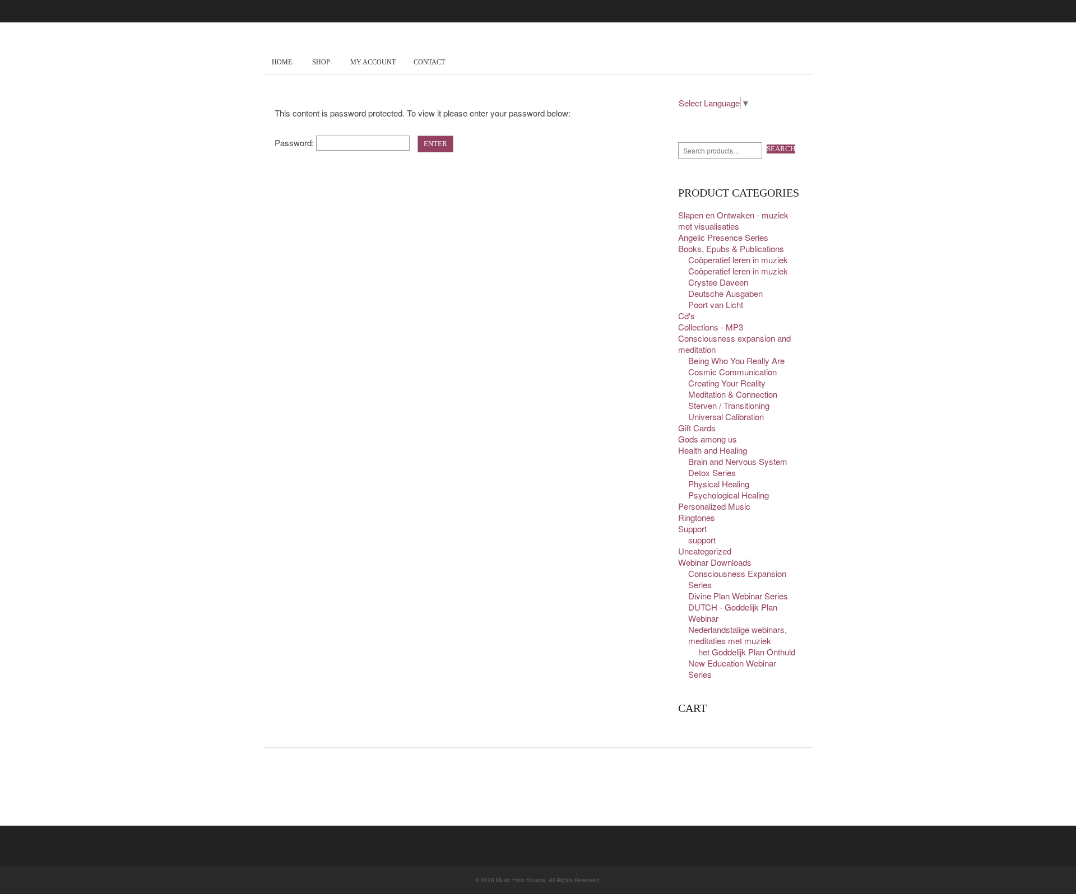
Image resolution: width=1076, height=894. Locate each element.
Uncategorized (704, 551)
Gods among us (707, 439)
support (702, 540)
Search (781, 149)
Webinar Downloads (715, 562)
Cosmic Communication (732, 372)
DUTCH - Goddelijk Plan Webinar (732, 612)
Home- (283, 62)
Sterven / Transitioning (728, 405)
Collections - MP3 (710, 327)
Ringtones (696, 517)
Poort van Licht (715, 304)
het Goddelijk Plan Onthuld (746, 652)
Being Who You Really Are (736, 360)
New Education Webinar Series (732, 668)
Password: (295, 142)
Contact (429, 62)
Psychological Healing (728, 495)
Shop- (322, 62)
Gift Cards (697, 428)
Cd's (686, 316)
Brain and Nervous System (737, 461)
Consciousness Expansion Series (737, 578)
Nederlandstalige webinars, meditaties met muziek (737, 634)
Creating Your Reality (727, 383)
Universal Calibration (726, 416)
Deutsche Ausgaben (725, 293)
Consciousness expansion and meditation (734, 343)
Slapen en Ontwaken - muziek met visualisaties (733, 220)
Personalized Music (714, 506)
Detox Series (712, 472)
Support (692, 528)
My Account (373, 62)
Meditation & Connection (732, 394)
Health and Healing (712, 450)
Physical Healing (718, 484)
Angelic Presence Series (723, 237)
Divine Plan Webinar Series (738, 596)
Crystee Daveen (718, 282)
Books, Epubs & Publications (731, 248)
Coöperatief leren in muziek (738, 260)
